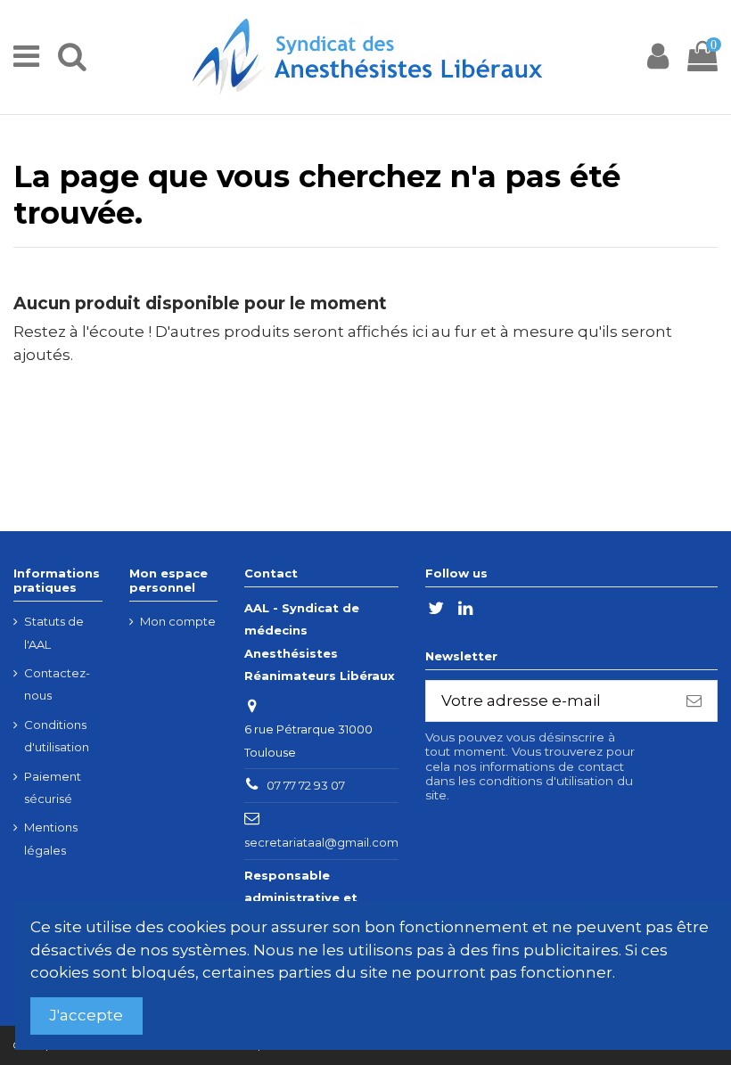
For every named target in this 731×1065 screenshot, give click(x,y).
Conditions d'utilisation (56, 736)
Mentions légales (51, 838)
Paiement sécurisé (52, 788)
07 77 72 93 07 (306, 785)
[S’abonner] (694, 701)
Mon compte (178, 621)
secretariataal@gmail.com (321, 842)
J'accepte (86, 1015)
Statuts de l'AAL (54, 632)
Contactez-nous (57, 684)
